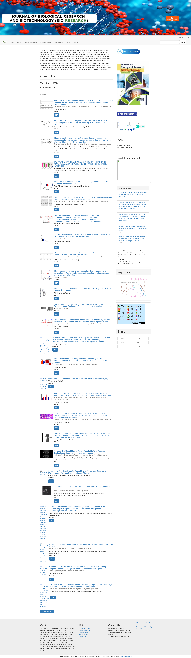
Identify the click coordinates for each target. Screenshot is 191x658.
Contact (76, 42)
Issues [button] (19, 42)
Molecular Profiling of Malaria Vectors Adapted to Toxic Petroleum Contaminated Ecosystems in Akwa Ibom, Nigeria (81, 453)
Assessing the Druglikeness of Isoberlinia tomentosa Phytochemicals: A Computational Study (82, 289)
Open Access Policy (46, 42)
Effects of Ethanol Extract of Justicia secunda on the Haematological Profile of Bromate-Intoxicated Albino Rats (81, 254)
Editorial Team (83, 632)
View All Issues (46, 612)
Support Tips (83, 636)
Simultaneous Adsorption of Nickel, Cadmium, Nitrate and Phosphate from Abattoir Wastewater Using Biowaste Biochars (83, 199)
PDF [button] (56, 115)
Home (12, 42)
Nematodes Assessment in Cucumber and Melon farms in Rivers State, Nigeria (79, 378)
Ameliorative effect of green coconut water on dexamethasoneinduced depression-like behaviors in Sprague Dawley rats (133, 239)
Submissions (59, 42)
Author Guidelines (31, 42)
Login (187, 38)
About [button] (68, 42)
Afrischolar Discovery (125, 656)
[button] (125, 338)
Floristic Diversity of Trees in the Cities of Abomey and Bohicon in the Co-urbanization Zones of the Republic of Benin (83, 236)
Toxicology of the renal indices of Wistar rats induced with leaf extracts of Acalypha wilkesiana (133, 194)
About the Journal (84, 628)
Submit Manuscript (85, 630)
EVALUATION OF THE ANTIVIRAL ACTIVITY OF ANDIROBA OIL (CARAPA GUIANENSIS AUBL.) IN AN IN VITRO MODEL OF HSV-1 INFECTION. (81, 164)
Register (180, 38)
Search (183, 42)
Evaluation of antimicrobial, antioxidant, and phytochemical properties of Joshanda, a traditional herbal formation (82, 182)
